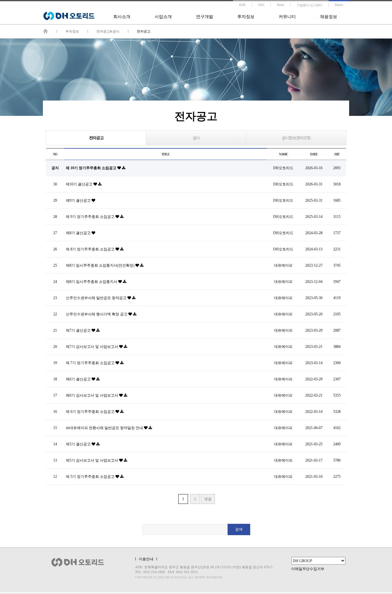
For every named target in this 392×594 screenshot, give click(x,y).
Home (280, 4)
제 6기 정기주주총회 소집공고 (90, 411)
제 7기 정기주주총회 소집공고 (90, 363)
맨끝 (208, 499)
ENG (261, 4)
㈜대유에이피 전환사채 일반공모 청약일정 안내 (105, 428)
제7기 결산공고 (79, 330)
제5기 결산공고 (79, 444)
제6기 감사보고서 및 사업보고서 (92, 395)
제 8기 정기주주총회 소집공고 (90, 249)
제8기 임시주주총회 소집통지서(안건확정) (100, 265)
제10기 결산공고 (79, 184)
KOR (242, 4)
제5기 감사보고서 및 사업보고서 (92, 460)
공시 (196, 137)
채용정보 (328, 16)
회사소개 (121, 16)
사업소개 (163, 16)
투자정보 (245, 16)
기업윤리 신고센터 (309, 5)
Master (339, 4)
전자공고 (96, 137)
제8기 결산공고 (79, 233)
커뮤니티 (287, 16)
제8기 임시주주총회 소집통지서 (92, 282)
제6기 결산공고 (79, 379)
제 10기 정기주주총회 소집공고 (91, 168)
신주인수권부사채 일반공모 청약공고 (96, 298)
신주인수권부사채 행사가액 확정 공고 (97, 314)
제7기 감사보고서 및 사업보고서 (92, 347)
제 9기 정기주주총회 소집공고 (90, 217)
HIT (337, 154)
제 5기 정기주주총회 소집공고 (90, 476)
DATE (314, 154)
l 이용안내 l (146, 559)
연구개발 (204, 16)
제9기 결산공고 (79, 200)
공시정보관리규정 (296, 137)
